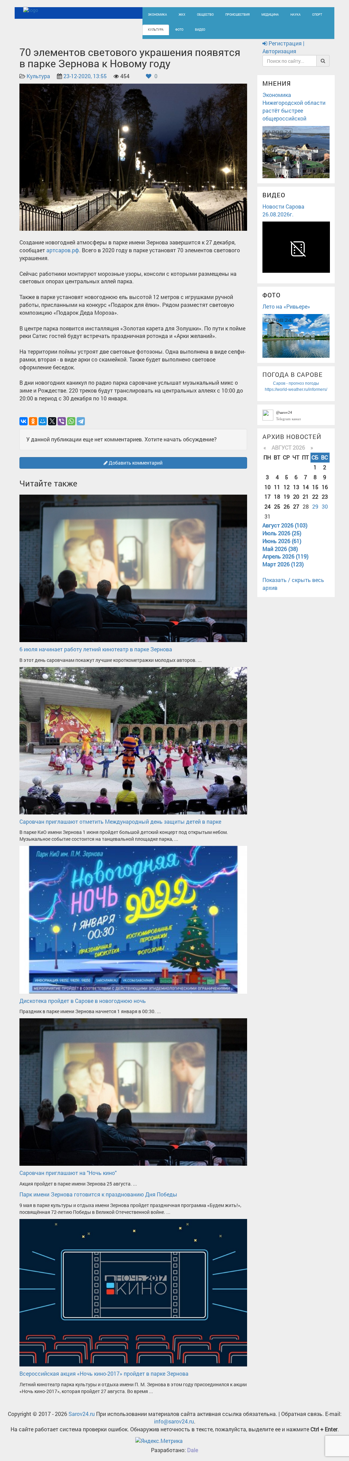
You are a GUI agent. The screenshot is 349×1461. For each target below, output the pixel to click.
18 (277, 496)
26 (287, 506)
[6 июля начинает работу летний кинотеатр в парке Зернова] (133, 567)
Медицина (270, 14)
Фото (179, 29)
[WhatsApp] (71, 421)
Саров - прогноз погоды (296, 383)
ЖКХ (182, 14)
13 (296, 487)
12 (287, 487)
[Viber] (62, 421)
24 (267, 506)
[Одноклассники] (33, 421)
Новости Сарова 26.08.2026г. (283, 210)
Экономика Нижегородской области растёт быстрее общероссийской (293, 106)
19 (287, 496)
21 (306, 496)
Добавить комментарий (135, 462)
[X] (52, 421)
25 (277, 506)
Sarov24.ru (82, 1413)
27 (296, 506)
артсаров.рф (62, 250)
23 (325, 496)
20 (296, 496)
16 (325, 487)
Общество (205, 14)
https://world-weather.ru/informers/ (296, 389)
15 (315, 487)
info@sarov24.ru (174, 1421)
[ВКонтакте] (23, 421)
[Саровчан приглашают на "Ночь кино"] (133, 1091)
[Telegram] (81, 421)
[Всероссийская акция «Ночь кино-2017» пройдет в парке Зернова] (133, 1291)
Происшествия (237, 14)
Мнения (276, 83)
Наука (295, 14)
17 (267, 496)
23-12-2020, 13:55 (85, 76)
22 (315, 496)
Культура (156, 29)
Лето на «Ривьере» (286, 306)
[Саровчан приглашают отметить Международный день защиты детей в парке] (133, 739)
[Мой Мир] (43, 421)
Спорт (317, 14)
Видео (200, 29)
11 (277, 487)
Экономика (157, 14)
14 (306, 487)
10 (267, 487)
